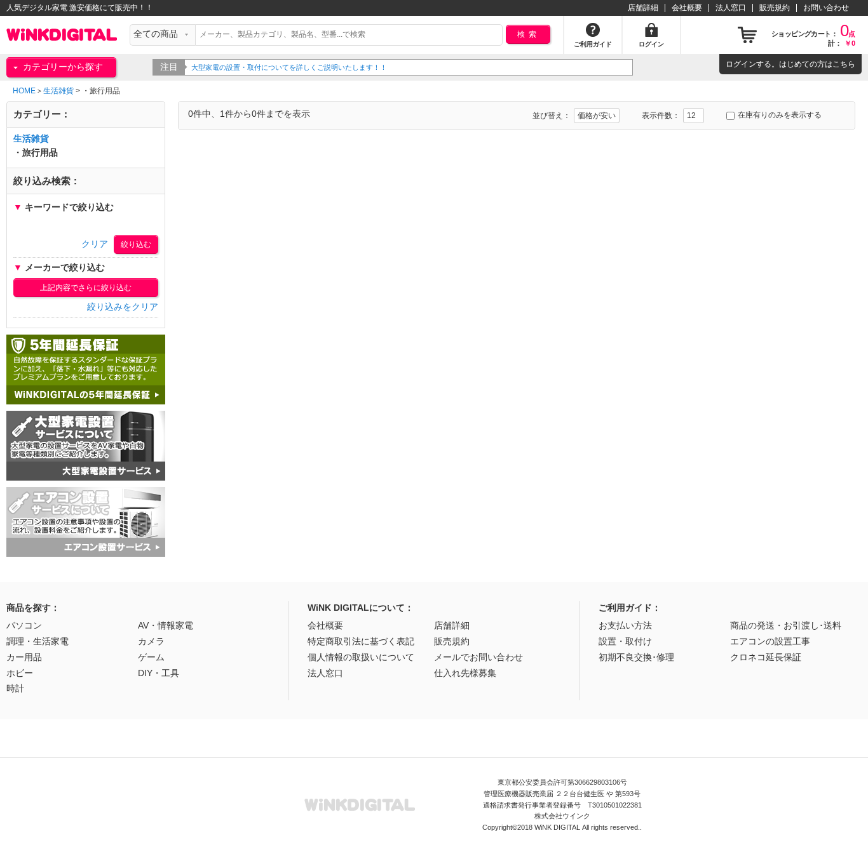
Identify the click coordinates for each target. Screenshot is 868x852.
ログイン (741, 64)
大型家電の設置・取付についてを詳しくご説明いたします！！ (289, 67)
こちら (843, 64)
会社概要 (687, 7)
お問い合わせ (826, 7)
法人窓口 (730, 7)
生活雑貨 (58, 90)
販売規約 (774, 7)
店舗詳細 (643, 7)
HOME (24, 90)
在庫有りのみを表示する (780, 114)
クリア (94, 244)
